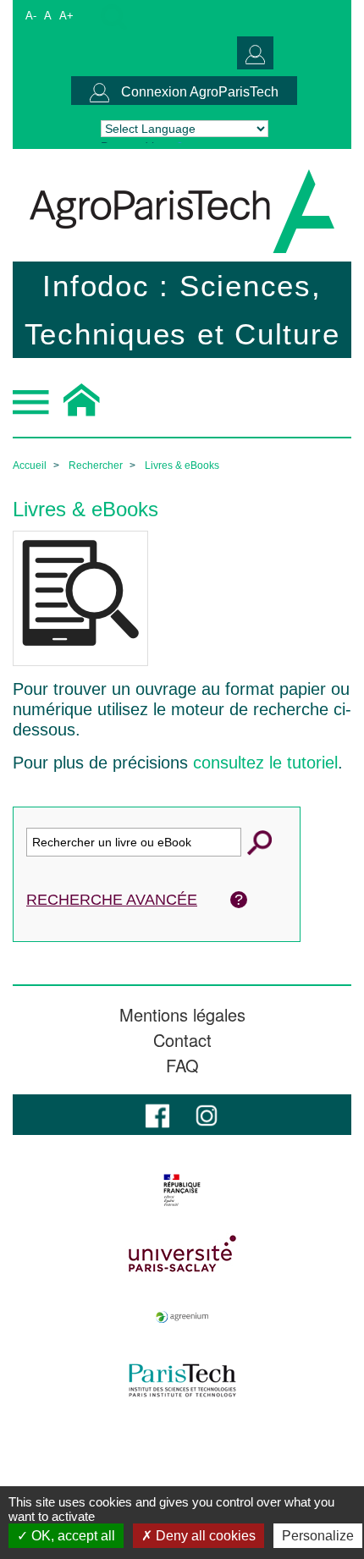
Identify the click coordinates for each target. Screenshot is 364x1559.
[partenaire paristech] (182, 1380)
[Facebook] (157, 1114)
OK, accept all (71, 1536)
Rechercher (96, 465)
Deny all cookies (204, 1536)
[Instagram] (206, 1114)
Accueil (30, 465)
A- (30, 15)
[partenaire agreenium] (182, 1317)
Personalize (318, 1536)
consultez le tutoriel (265, 762)
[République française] (182, 1190)
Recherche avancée (111, 899)
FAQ (182, 1065)
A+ (66, 15)
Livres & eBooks (182, 465)
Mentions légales (182, 1014)
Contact (182, 1040)
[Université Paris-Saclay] (182, 1253)
